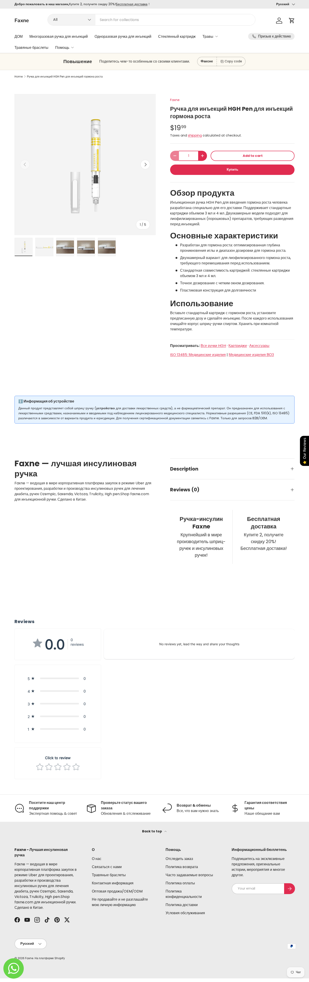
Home (18, 76)
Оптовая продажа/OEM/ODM (117, 891)
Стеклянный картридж (177, 36)
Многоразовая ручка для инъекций (58, 36)
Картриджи (237, 345)
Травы (207, 36)
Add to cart (253, 155)
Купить (232, 169)
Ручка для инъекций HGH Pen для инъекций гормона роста (65, 76)
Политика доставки (182, 904)
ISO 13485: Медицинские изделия (198, 354)
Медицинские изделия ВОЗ (251, 354)
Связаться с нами (107, 866)
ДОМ (18, 36)
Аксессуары (259, 345)
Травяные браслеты (31, 47)
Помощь (62, 47)
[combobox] (151, 19)
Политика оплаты (180, 883)
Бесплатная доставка (131, 4)
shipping (195, 135)
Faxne (175, 100)
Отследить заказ (179, 858)
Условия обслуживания (185, 913)
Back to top (152, 831)
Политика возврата (182, 866)
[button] (292, 21)
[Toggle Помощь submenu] (72, 47)
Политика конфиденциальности (184, 894)
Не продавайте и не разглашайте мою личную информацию (120, 902)
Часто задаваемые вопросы (189, 875)
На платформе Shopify (50, 958)
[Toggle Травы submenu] (216, 36)
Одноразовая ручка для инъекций (123, 36)
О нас (96, 858)
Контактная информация (112, 883)
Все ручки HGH (213, 345)
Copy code (233, 61)
